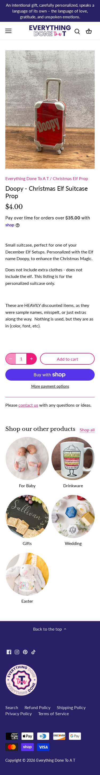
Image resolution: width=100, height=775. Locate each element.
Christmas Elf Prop (70, 178)
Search (11, 707)
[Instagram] (17, 652)
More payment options (50, 386)
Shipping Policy (71, 707)
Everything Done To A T (27, 178)
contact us (28, 404)
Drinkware (73, 485)
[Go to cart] (89, 30)
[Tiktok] (33, 652)
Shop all (87, 429)
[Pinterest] (25, 652)
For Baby (27, 485)
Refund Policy (37, 707)
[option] (50, 109)
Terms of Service (53, 713)
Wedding (73, 543)
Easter (27, 600)
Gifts (27, 543)
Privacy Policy (18, 713)
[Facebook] (9, 652)
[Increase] (31, 358)
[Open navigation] (8, 31)
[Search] (77, 30)
